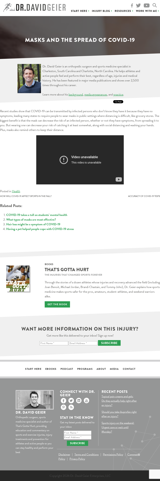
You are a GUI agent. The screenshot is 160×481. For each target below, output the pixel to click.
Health (16, 191)
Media (114, 369)
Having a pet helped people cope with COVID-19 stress (40, 229)
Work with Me (146, 11)
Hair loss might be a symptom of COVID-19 (33, 224)
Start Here (79, 11)
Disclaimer (64, 454)
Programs (85, 369)
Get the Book (57, 304)
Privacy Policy (77, 459)
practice (118, 94)
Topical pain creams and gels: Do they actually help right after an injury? (119, 400)
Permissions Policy (113, 454)
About (101, 369)
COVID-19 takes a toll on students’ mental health (36, 214)
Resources (123, 11)
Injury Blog (101, 11)
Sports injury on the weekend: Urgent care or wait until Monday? (118, 427)
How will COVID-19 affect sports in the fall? (26, 196)
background (76, 94)
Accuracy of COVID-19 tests (144, 196)
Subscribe (109, 343)
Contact (129, 369)
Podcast (66, 369)
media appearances (95, 94)
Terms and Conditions (87, 454)
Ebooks (51, 369)
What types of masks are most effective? (31, 219)
